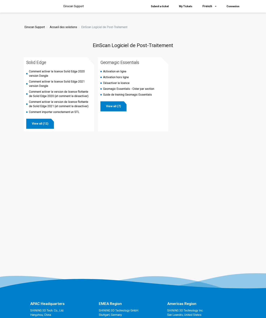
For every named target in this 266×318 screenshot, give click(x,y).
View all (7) (113, 106)
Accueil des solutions (63, 27)
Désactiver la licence (116, 83)
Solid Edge (36, 62)
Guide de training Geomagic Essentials (127, 94)
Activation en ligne (114, 71)
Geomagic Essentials (119, 62)
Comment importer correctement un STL (54, 112)
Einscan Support (34, 27)
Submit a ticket (160, 6)
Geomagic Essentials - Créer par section (128, 89)
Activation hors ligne (116, 77)
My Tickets (185, 6)
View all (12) (40, 123)
